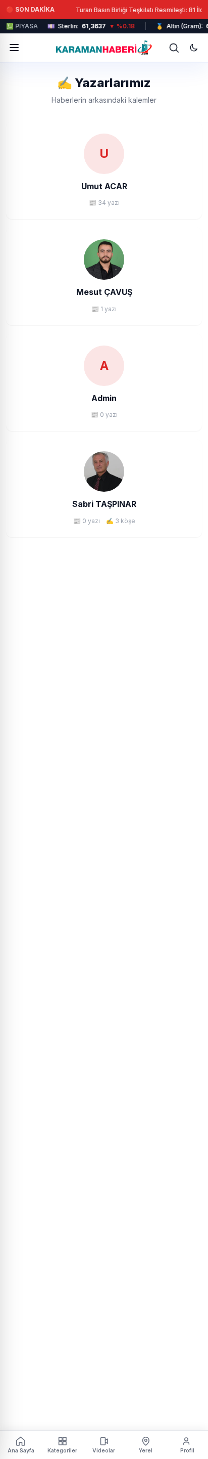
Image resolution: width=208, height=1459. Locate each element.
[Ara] (174, 47)
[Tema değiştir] (194, 47)
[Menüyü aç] (14, 47)
